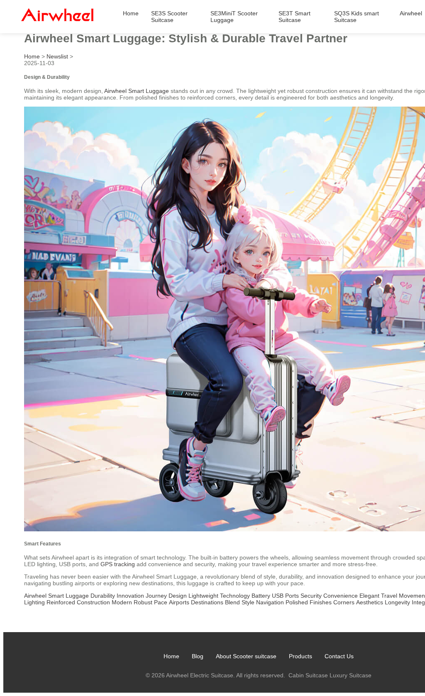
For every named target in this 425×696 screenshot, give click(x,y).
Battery (261, 595)
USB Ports (285, 595)
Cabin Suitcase (308, 675)
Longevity (397, 602)
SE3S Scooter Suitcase (169, 16)
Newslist (57, 56)
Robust (143, 602)
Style (248, 602)
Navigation (270, 602)
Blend (232, 602)
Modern (122, 602)
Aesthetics (369, 602)
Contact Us (339, 656)
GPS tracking (117, 564)
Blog (197, 656)
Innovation (130, 595)
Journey (156, 595)
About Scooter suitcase (246, 656)
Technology (235, 595)
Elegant (369, 595)
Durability (102, 595)
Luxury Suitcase (350, 675)
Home (131, 13)
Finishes (321, 602)
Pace (160, 602)
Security (311, 595)
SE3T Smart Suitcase (294, 16)
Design (178, 595)
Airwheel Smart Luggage (136, 91)
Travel (389, 595)
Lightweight (203, 595)
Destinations (207, 602)
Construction (93, 602)
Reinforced (60, 602)
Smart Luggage (68, 595)
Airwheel (411, 13)
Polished (297, 602)
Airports (179, 602)
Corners (343, 602)
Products (300, 656)
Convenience (340, 595)
